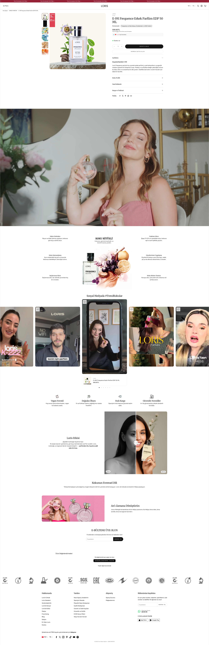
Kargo (117, 31)
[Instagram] (63, 637)
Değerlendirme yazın (104, 560)
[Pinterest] (125, 96)
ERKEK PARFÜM (13, 10)
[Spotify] (77, 637)
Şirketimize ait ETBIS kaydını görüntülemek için (59, 632)
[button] (5, 6)
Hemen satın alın (138, 51)
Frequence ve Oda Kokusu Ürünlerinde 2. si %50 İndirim (136, 26)
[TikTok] (70, 637)
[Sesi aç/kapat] (124, 371)
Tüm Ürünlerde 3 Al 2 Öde (9, 1)
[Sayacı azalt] (114, 46)
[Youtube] (74, 637)
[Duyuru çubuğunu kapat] (207, 1)
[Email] (131, 96)
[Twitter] (122, 96)
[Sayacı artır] (121, 46)
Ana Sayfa (5, 10)
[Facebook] (120, 96)
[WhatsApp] (128, 96)
